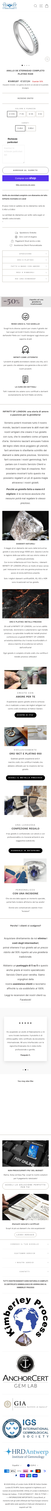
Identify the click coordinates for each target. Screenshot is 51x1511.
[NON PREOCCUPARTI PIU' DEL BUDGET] (25, 1153)
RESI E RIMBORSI (25, 272)
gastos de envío (24, 85)
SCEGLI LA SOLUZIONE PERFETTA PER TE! (25, 1186)
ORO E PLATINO (25, 260)
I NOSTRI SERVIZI (25, 1262)
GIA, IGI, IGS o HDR (39, 578)
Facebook (25, 999)
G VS (31, 114)
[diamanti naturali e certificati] (25, 1207)
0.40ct (20, 128)
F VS (22, 114)
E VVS (12, 114)
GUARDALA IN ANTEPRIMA (25, 850)
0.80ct (31, 128)
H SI (40, 114)
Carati (25, 123)
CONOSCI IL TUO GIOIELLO (25, 1244)
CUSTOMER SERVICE (24, 1253)
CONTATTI (25, 1271)
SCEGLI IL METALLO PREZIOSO (25, 778)
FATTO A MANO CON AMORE (25, 266)
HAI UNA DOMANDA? (25, 279)
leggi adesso (25, 1235)
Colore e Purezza (25, 108)
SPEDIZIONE (25, 254)
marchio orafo (14, 762)
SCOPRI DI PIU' (25, 715)
